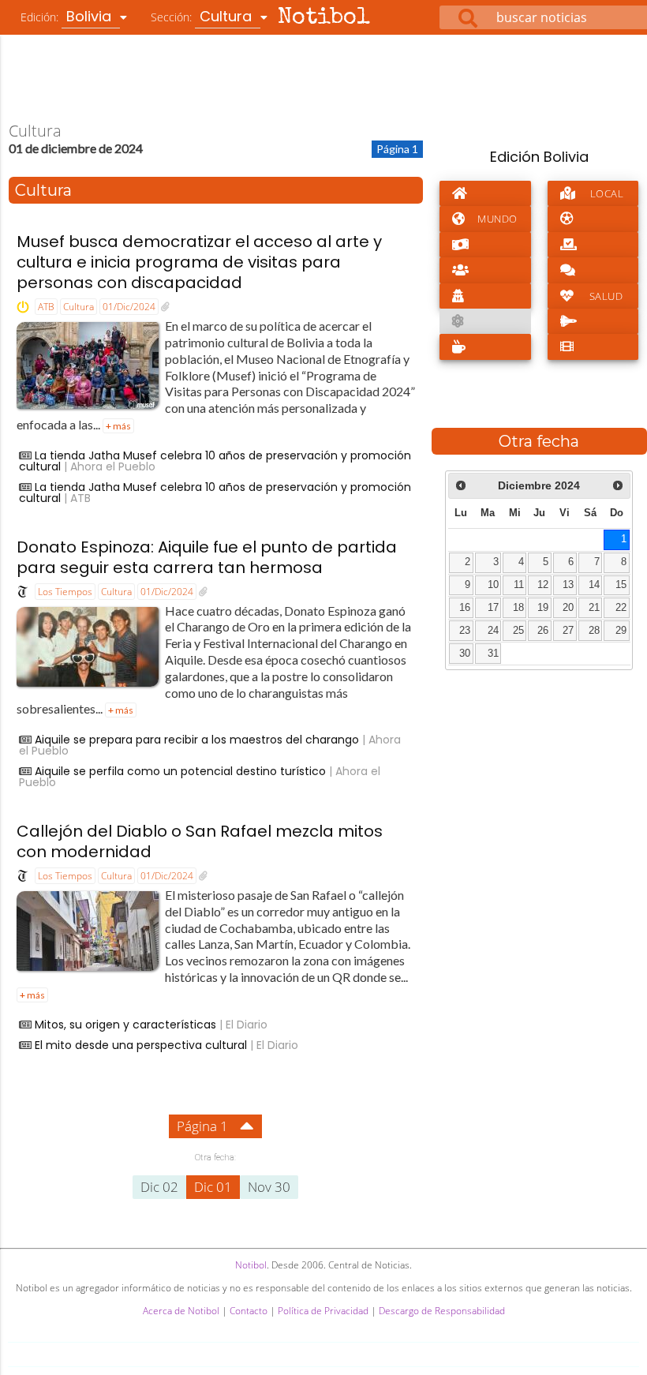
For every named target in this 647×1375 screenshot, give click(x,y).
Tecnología (593, 321)
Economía (485, 244)
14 (594, 584)
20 (568, 607)
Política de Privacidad (323, 1310)
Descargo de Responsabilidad (442, 1310)
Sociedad (485, 270)
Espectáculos (593, 346)
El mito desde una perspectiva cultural (141, 1045)
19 (542, 607)
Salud (606, 296)
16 (464, 607)
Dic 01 (213, 1187)
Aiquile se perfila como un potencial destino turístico (180, 771)
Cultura (78, 306)
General (485, 193)
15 (620, 584)
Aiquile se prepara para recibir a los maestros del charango (197, 739)
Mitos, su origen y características (125, 1024)
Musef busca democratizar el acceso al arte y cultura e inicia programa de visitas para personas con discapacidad (199, 262)
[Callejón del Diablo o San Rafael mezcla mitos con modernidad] (203, 876)
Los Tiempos (65, 591)
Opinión (593, 270)
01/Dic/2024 (129, 306)
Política (593, 244)
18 (518, 607)
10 (493, 584)
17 (493, 607)
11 (519, 584)
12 (542, 584)
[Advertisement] (323, 78)
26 (542, 630)
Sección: (203, 16)
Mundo (497, 219)
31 (493, 653)
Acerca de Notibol (181, 1310)
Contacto (248, 1310)
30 (464, 653)
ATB (46, 306)
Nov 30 (269, 1187)
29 (620, 630)
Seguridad (485, 296)
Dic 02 (159, 1187)
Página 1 (202, 1126)
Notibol (324, 18)
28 (594, 630)
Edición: (68, 16)
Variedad (485, 346)
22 (620, 607)
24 (493, 630)
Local (607, 193)
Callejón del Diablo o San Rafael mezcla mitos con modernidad (200, 841)
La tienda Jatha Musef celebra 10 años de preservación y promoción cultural (215, 461)
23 (464, 630)
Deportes (593, 218)
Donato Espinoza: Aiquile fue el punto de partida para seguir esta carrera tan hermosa (207, 557)
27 (568, 630)
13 (568, 584)
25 (518, 630)
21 (594, 607)
